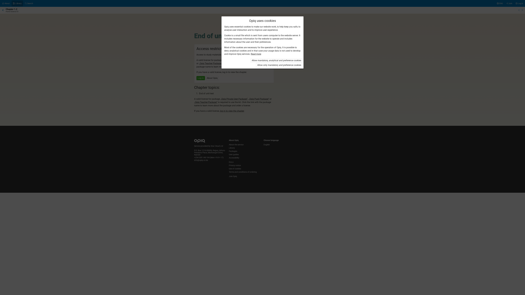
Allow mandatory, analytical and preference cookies (276, 60)
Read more (256, 54)
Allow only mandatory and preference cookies (279, 65)
